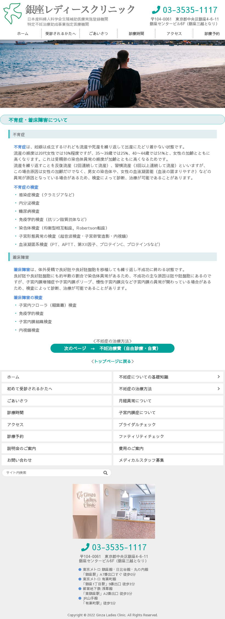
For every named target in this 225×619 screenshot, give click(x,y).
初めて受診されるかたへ (29, 388)
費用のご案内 (131, 448)
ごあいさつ (98, 33)
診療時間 (136, 33)
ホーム (23, 33)
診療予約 (15, 436)
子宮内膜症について (137, 412)
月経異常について (135, 400)
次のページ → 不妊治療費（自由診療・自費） (112, 348)
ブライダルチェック (137, 424)
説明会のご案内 (21, 448)
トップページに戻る (112, 361)
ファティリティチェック (141, 436)
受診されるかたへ (60, 33)
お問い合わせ (19, 460)
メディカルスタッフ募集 (141, 460)
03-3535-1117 (189, 9)
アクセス (174, 33)
